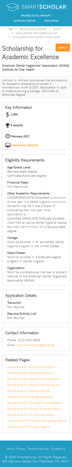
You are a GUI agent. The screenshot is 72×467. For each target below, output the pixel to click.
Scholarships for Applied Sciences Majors (33, 378)
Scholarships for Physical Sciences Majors (34, 408)
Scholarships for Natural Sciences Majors (33, 384)
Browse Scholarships (36, 15)
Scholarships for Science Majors (36, 33)
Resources (51, 20)
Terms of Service (38, 448)
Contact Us (58, 448)
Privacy (21, 448)
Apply (63, 47)
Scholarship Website (24, 145)
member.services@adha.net (35, 344)
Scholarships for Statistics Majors (28, 390)
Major (57, 29)
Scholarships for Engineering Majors (30, 396)
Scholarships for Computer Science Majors (34, 402)
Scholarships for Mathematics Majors (31, 372)
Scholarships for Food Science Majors (31, 366)
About (10, 448)
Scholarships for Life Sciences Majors (31, 414)
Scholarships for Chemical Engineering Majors (36, 420)
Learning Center (24, 20)
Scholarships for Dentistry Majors (28, 426)
